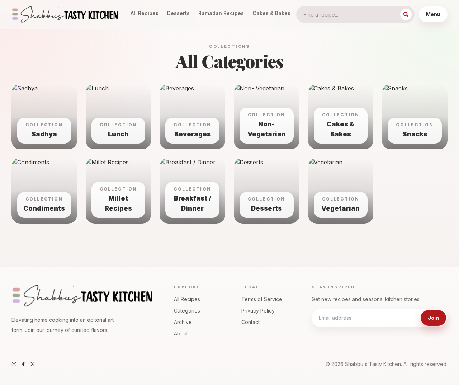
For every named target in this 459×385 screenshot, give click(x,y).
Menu (433, 14)
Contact (250, 322)
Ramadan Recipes (221, 13)
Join (433, 318)
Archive (183, 322)
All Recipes (144, 13)
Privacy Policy (258, 310)
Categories (187, 310)
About (181, 333)
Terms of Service (261, 299)
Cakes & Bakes (271, 13)
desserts (178, 13)
